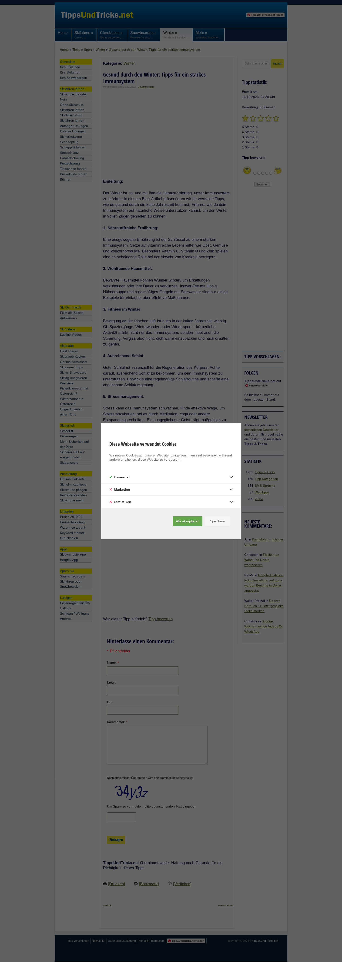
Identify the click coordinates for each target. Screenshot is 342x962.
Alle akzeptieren (187, 521)
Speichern (217, 521)
